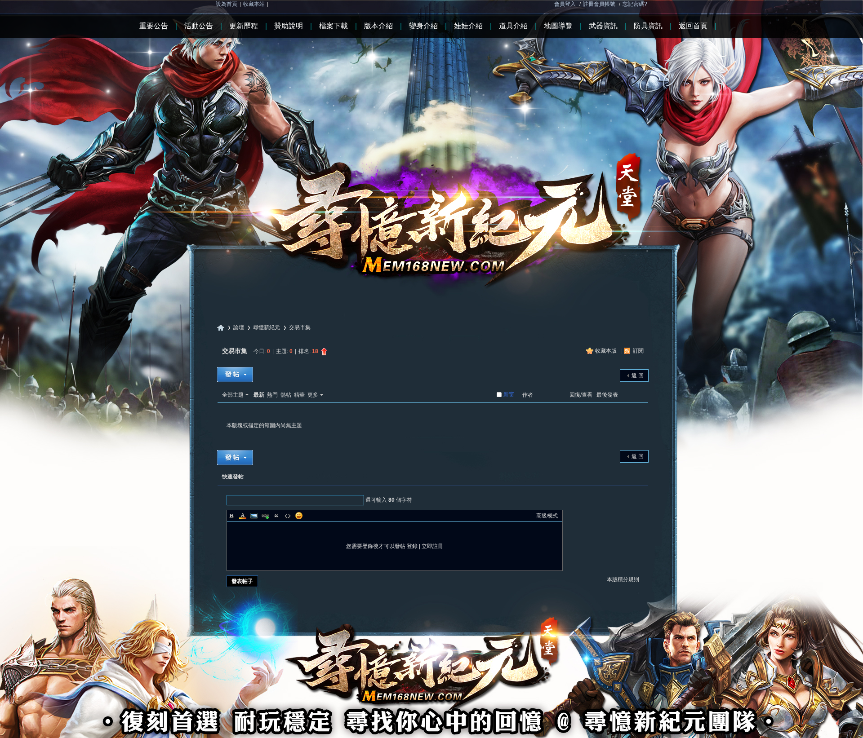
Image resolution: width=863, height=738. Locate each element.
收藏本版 (606, 351)
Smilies (298, 515)
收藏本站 (254, 4)
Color (242, 515)
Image (253, 515)
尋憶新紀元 (220, 327)
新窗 (508, 394)
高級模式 (547, 516)
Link (265, 515)
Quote (276, 515)
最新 (259, 395)
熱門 (272, 395)
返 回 (638, 375)
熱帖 (285, 395)
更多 (312, 395)
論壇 (238, 327)
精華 (299, 395)
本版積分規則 (623, 579)
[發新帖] (235, 374)
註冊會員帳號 (599, 4)
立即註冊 (432, 546)
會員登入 (565, 4)
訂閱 (638, 351)
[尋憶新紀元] (431, 148)
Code (287, 515)
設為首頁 (226, 4)
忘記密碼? (635, 4)
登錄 (412, 546)
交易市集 (300, 327)
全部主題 (233, 395)
